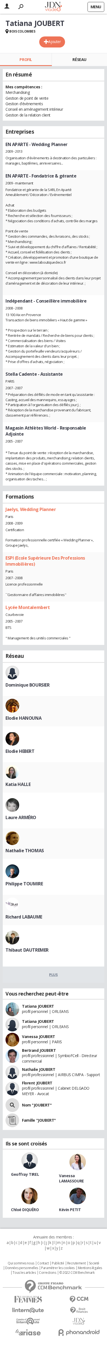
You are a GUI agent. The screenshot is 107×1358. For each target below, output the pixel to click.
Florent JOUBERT (37, 1083)
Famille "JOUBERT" (39, 1120)
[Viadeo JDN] (79, 1321)
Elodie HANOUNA (23, 718)
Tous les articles (24, 1273)
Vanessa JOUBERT (38, 1036)
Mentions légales (90, 1268)
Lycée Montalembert (27, 607)
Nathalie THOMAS (24, 851)
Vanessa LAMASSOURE (71, 1178)
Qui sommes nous (21, 1263)
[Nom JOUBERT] (12, 1105)
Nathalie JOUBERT (38, 1069)
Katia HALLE (17, 784)
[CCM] (79, 1299)
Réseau (79, 59)
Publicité (58, 1263)
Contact (43, 1263)
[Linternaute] (28, 1310)
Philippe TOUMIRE (24, 884)
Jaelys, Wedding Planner (30, 509)
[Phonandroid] (79, 1332)
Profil (25, 59)
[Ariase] (28, 1332)
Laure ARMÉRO (20, 817)
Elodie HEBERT (20, 751)
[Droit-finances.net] (79, 1310)
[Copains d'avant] (28, 1321)
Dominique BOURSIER (27, 685)
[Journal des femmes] (28, 1299)
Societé (94, 1263)
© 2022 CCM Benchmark (77, 1273)
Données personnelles (21, 1268)
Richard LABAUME (23, 917)
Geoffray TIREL (25, 1174)
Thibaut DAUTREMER (27, 950)
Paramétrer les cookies (58, 1268)
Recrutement (76, 1263)
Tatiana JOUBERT (38, 1006)
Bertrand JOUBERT (39, 1050)
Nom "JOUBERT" (37, 1105)
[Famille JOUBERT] (12, 1120)
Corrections (47, 1273)
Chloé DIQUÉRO (25, 1209)
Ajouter (54, 41)
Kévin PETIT (70, 1209)
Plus (53, 974)
